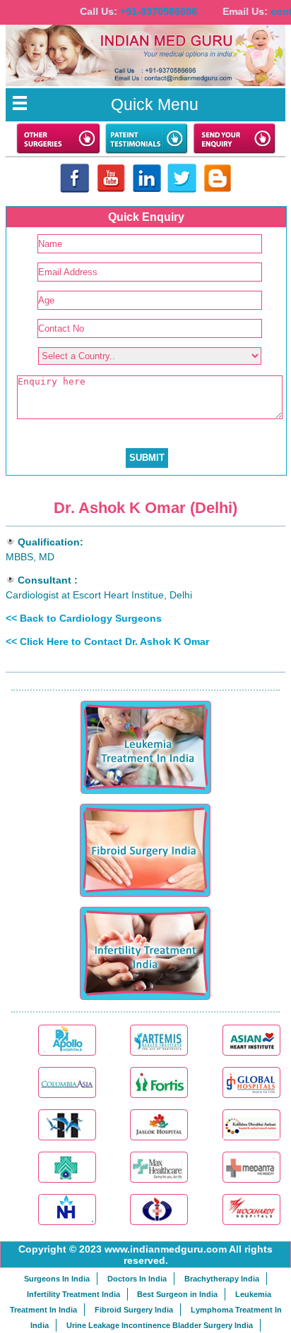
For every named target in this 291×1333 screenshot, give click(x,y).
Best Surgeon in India (177, 1294)
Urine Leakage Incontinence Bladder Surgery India (159, 1325)
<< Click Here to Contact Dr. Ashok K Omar (107, 641)
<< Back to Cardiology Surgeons (84, 618)
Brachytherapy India (221, 1278)
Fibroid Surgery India (134, 1309)
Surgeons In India (57, 1278)
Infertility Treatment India (73, 1294)
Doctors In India (137, 1278)
